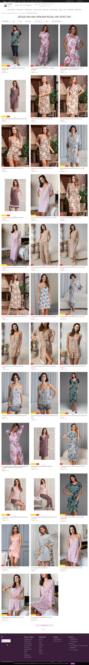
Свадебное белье (20, 9)
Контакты (41, 1)
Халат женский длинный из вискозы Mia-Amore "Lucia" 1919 (72, 316)
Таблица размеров (57, 639)
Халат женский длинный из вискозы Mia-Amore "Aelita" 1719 (14, 316)
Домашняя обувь (78, 9)
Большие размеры (53, 9)
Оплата (14, 1)
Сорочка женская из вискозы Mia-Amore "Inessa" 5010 (71, 567)
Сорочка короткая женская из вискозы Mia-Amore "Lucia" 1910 (14, 415)
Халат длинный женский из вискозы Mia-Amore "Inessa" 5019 (14, 267)
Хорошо (72, 663)
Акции (65, 9)
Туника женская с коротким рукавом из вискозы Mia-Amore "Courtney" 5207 (72, 518)
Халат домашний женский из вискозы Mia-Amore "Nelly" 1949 (72, 267)
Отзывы (36, 1)
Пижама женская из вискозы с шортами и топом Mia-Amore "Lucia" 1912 (44, 416)
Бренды (32, 1)
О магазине (23, 1)
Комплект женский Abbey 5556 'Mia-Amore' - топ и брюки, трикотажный (42, 69)
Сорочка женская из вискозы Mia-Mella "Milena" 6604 (12, 217)
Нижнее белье (46, 9)
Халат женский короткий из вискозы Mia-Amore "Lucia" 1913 (72, 168)
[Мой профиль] (79, 5)
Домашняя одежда (11, 9)
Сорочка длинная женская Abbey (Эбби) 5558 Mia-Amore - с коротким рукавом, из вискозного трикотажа (72, 69)
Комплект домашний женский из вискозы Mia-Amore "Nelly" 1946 (44, 267)
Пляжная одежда (28, 9)
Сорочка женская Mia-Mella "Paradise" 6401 (10, 567)
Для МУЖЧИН (70, 9)
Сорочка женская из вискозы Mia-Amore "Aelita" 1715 (42, 118)
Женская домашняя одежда (11, 13)
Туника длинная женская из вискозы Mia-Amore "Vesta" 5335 (72, 466)
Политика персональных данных (7, 661)
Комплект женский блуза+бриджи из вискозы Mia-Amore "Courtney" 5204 (13, 69)
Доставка (10, 1)
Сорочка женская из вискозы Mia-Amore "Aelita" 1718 (71, 118)
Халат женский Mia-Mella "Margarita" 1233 (39, 567)
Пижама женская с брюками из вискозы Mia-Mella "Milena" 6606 (44, 517)
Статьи (28, 1)
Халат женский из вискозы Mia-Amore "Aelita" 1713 (70, 217)
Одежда (60, 9)
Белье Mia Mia (22, 13)
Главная (3, 13)
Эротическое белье (37, 9)
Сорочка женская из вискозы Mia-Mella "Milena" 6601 (41, 466)
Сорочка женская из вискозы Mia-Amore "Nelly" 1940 (12, 366)
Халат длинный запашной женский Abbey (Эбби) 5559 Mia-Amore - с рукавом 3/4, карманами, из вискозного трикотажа (15, 467)
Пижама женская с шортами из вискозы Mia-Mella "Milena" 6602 (14, 517)
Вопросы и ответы (57, 641)
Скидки (18, 1)
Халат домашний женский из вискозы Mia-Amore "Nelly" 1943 (43, 366)
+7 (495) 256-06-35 (69, 1)
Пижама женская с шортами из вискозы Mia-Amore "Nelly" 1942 (73, 366)
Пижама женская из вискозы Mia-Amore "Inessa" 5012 (12, 617)
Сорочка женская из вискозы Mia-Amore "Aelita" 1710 (42, 168)
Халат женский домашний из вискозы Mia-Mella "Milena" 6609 (14, 118)
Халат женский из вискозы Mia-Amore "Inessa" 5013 (41, 617)
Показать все (44, 625)
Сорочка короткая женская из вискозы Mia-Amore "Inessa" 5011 (44, 217)
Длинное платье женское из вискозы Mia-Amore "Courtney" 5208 (73, 415)
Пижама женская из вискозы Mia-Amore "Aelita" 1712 (12, 168)
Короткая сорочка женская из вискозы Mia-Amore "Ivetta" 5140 (43, 316)
